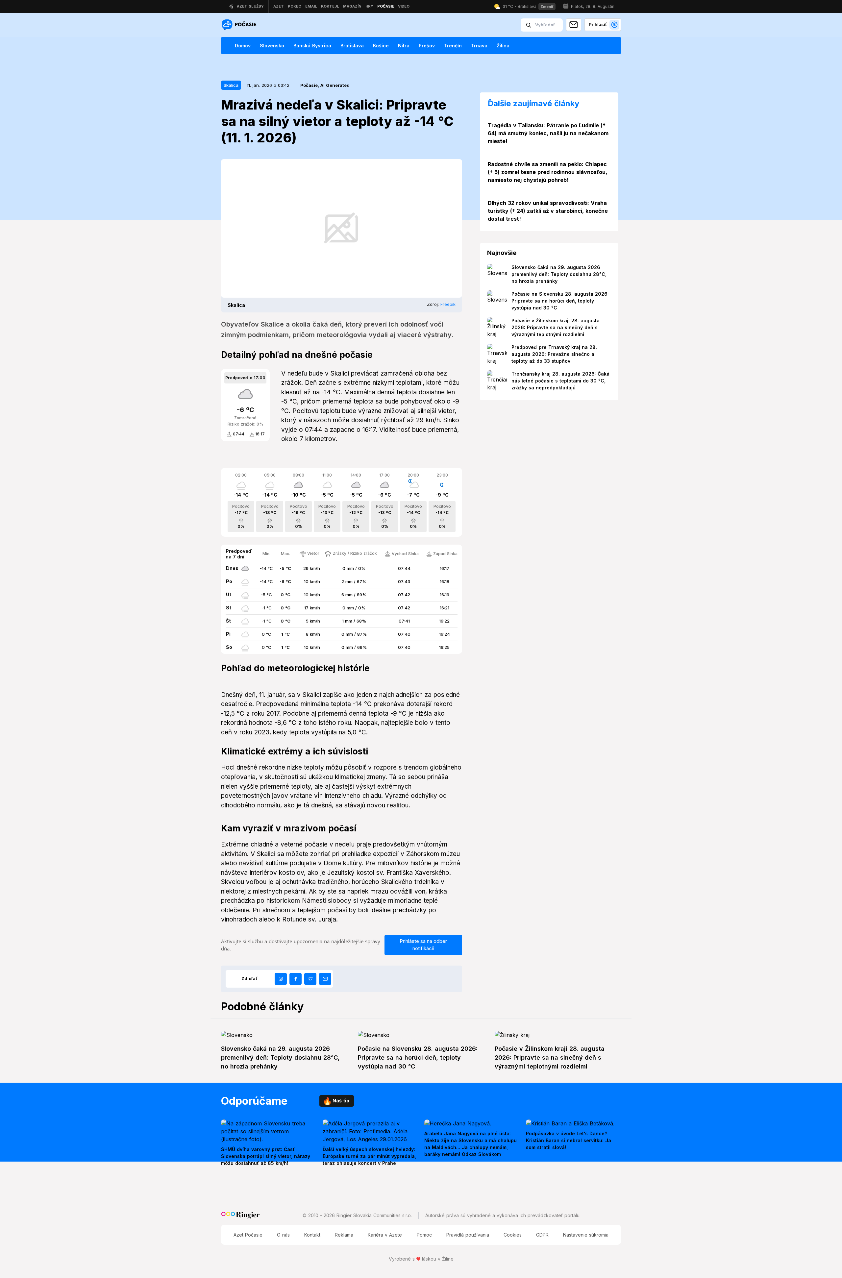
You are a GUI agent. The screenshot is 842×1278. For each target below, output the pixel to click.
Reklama (344, 1235)
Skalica (231, 85)
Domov (243, 45)
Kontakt (312, 1235)
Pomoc (424, 1235)
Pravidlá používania (467, 1235)
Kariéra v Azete (385, 1235)
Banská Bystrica (312, 45)
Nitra (403, 45)
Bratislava (352, 45)
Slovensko (272, 45)
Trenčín (453, 45)
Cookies (513, 1235)
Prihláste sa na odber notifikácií (423, 945)
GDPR (542, 1235)
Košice (381, 45)
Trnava (479, 45)
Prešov (427, 45)
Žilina (503, 45)
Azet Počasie (248, 1235)
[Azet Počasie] (240, 25)
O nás (283, 1235)
